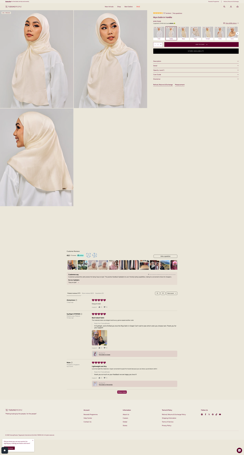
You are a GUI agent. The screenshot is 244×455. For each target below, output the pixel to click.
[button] (224, 7)
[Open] (4, 450)
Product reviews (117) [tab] (73, 293)
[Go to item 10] (165, 265)
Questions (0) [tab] (99, 293)
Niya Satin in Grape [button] (104, 354)
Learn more (9, 448)
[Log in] (231, 7)
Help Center (88, 418)
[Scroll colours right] (237, 33)
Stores (125, 425)
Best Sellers (129, 7)
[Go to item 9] (154, 265)
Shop (119, 7)
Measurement (180, 85)
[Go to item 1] (72, 265)
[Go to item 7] (134, 265)
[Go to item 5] (113, 265)
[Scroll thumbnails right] (175, 264)
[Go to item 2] (82, 265)
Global (125, 422)
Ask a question (165, 256)
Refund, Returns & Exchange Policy (174, 414)
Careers (125, 418)
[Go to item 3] (93, 265)
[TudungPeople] (13, 6)
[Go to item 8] (144, 265)
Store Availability (196, 51)
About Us (126, 414)
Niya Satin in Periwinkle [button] (106, 384)
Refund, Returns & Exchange (163, 85)
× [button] (32, 440)
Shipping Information (169, 418)
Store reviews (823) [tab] (88, 293)
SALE (138, 7)
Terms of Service (167, 422)
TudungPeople (14, 435)
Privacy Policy (166, 425)
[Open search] (157, 293)
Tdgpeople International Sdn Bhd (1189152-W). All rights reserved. (36, 435)
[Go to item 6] (123, 265)
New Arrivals (109, 7)
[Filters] (163, 293)
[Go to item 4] (103, 265)
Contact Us (87, 422)
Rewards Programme (91, 414)
